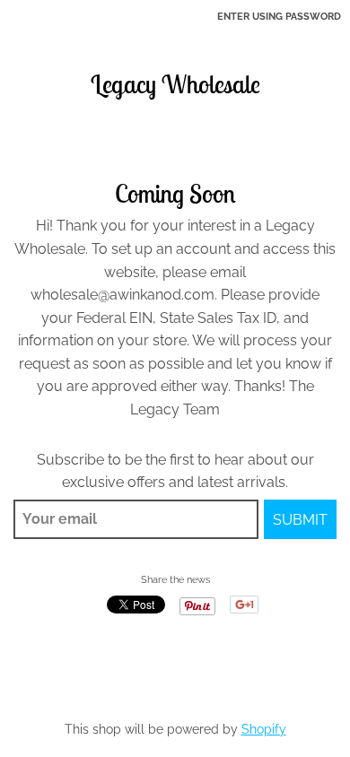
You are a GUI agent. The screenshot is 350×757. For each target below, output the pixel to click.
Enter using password (279, 16)
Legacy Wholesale (175, 84)
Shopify (263, 729)
